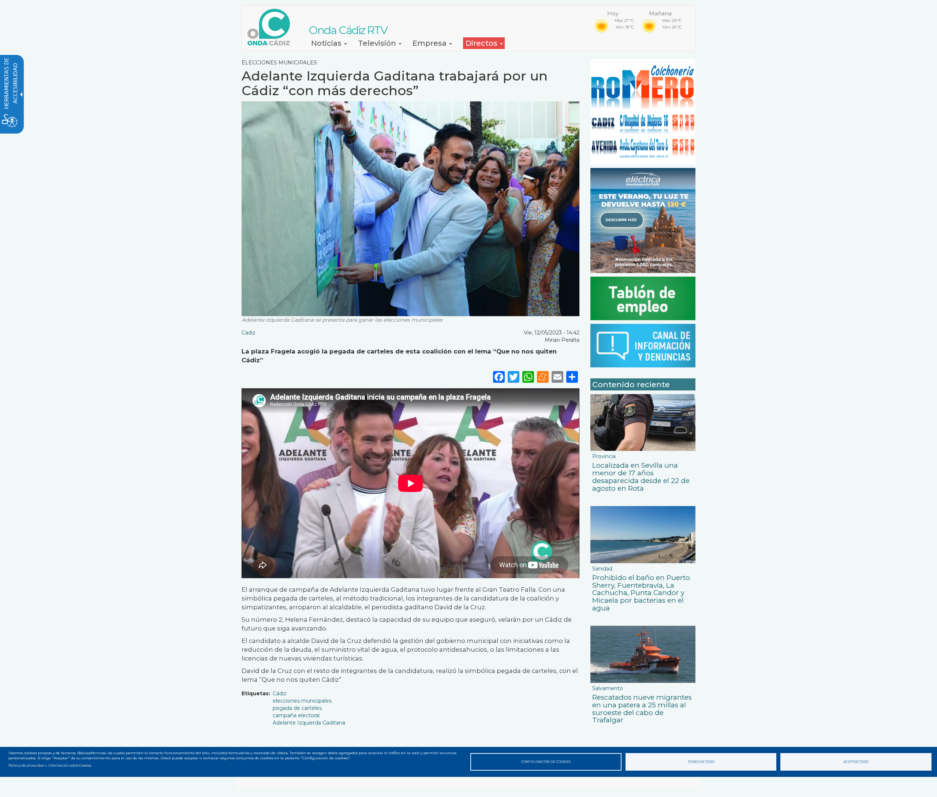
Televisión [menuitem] (378, 43)
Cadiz (248, 332)
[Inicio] (271, 27)
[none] (572, 376)
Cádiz (280, 693)
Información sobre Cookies (69, 765)
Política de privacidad (26, 765)
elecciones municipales (302, 700)
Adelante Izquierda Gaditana (309, 722)
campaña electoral (296, 715)
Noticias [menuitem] (327, 43)
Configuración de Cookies (546, 762)
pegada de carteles (297, 708)
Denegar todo (701, 762)
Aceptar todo (856, 762)
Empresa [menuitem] (430, 43)
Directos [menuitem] (482, 43)
